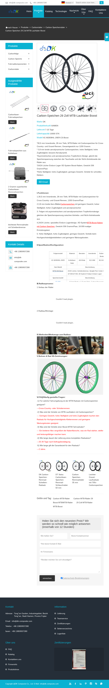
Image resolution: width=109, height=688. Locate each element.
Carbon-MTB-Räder (61, 498)
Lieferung (61, 613)
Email (43, 181)
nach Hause (11, 27)
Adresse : (9, 613)
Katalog (49, 11)
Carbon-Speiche (15, 59)
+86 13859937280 (40, 3)
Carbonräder (37, 27)
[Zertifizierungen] (79, 659)
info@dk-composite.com (18, 3)
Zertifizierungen (63, 623)
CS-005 (57, 281)
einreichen (47, 578)
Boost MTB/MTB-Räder (63, 502)
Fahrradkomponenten (17, 64)
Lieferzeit (41, 129)
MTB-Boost (57, 506)
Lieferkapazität (43, 133)
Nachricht (74, 11)
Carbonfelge (13, 54)
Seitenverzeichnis (64, 628)
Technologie (61, 11)
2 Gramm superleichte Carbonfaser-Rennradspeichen (17, 189)
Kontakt (9, 606)
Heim (29, 11)
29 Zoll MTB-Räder (84, 502)
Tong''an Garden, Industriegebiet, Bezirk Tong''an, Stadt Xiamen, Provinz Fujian (31, 614)
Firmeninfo (12, 664)
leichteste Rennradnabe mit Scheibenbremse (18, 226)
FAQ (91, 11)
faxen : (8, 631)
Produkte (38, 11)
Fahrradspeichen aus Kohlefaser (17, 152)
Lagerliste (61, 634)
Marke (40, 121)
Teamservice (62, 618)
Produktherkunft (44, 125)
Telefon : (9, 626)
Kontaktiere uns (100, 11)
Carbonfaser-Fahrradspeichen (15, 115)
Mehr (12, 122)
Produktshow (13, 669)
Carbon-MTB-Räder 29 (83, 498)
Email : (8, 621)
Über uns (83, 10)
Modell (40, 137)
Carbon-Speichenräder (55, 27)
